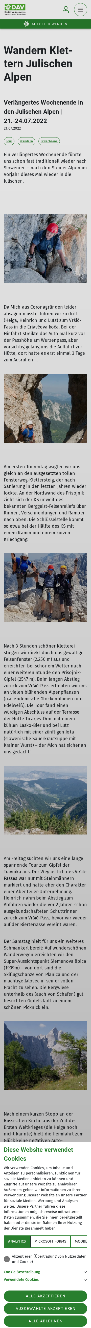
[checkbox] (45, 1259)
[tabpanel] (45, 1267)
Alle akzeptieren (45, 1296)
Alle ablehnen (45, 1321)
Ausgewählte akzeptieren (46, 1308)
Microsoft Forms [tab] (50, 1241)
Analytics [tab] (17, 1241)
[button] (45, 1271)
